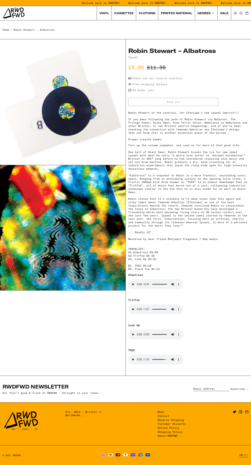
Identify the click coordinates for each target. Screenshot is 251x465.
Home (6, 29)
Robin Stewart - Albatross (34, 29)
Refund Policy (168, 428)
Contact (163, 416)
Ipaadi (133, 57)
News (161, 412)
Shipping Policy (170, 432)
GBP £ (242, 455)
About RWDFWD (168, 435)
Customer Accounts (172, 423)
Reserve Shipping (171, 420)
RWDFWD (17, 455)
